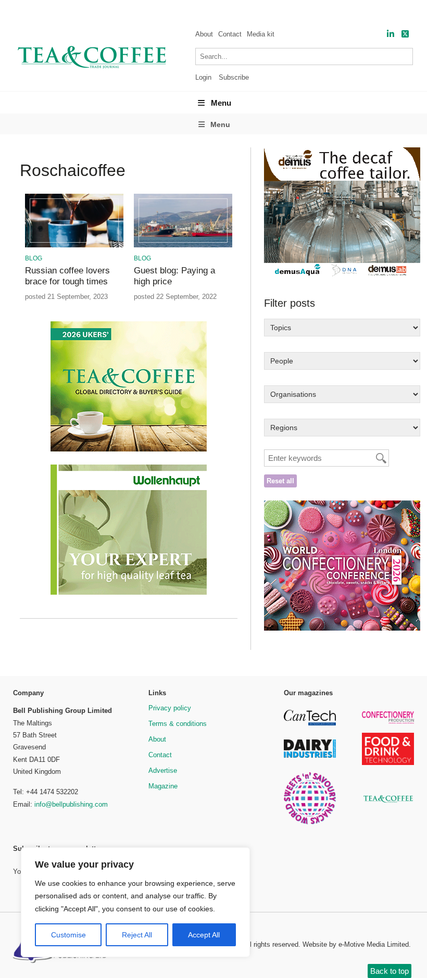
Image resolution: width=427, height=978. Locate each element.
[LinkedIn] (390, 34)
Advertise (162, 770)
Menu (221, 102)
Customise (68, 935)
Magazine (163, 786)
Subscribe (234, 77)
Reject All (137, 935)
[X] (405, 34)
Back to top (389, 971)
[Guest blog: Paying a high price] (183, 245)
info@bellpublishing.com (71, 804)
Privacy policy (169, 708)
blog (33, 258)
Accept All (204, 935)
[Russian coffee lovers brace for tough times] (74, 245)
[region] (135, 902)
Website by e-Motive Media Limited (356, 944)
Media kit (260, 34)
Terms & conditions (177, 724)
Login (203, 77)
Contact (230, 34)
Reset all (280, 481)
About (204, 34)
